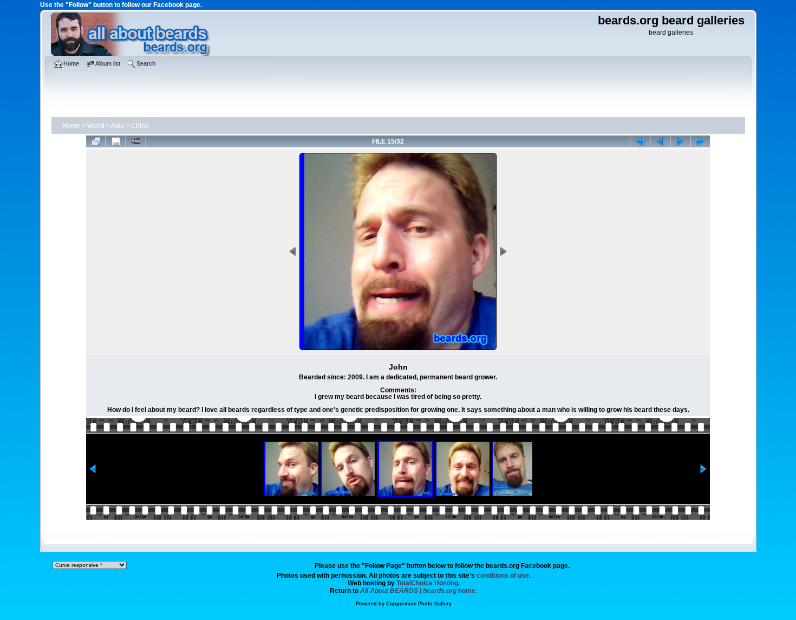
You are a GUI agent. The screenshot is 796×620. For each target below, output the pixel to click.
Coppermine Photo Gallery (419, 603)
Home (71, 126)
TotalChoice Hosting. (428, 583)
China (140, 126)
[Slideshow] (136, 141)
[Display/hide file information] (116, 141)
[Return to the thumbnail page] (96, 141)
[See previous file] (660, 141)
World (96, 126)
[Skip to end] (700, 141)
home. (418, 591)
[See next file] (680, 141)
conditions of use (503, 575)
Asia (117, 126)
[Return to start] (640, 141)
